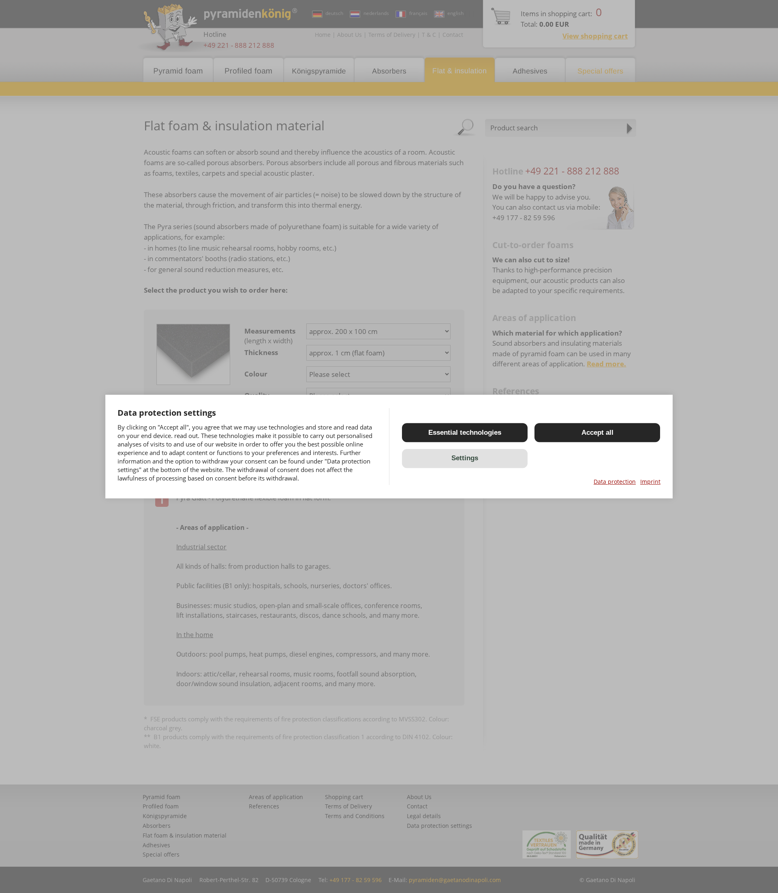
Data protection (615, 481)
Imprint (650, 481)
